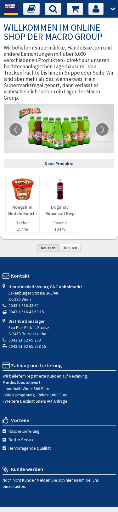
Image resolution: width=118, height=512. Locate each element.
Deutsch (48, 247)
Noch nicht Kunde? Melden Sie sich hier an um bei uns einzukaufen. (50, 483)
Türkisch (70, 247)
